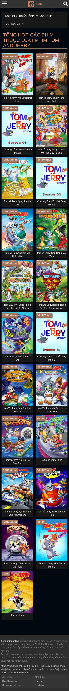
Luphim (63, 669)
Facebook (39, 685)
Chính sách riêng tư (11, 685)
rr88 (4, 672)
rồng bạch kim (13, 669)
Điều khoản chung (10, 681)
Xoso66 (54, 669)
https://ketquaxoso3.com (35, 669)
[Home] (35, 3)
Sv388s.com (46, 666)
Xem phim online (10, 641)
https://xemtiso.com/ (18, 672)
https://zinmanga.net (11, 666)
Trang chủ (39, 681)
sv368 (27, 666)
